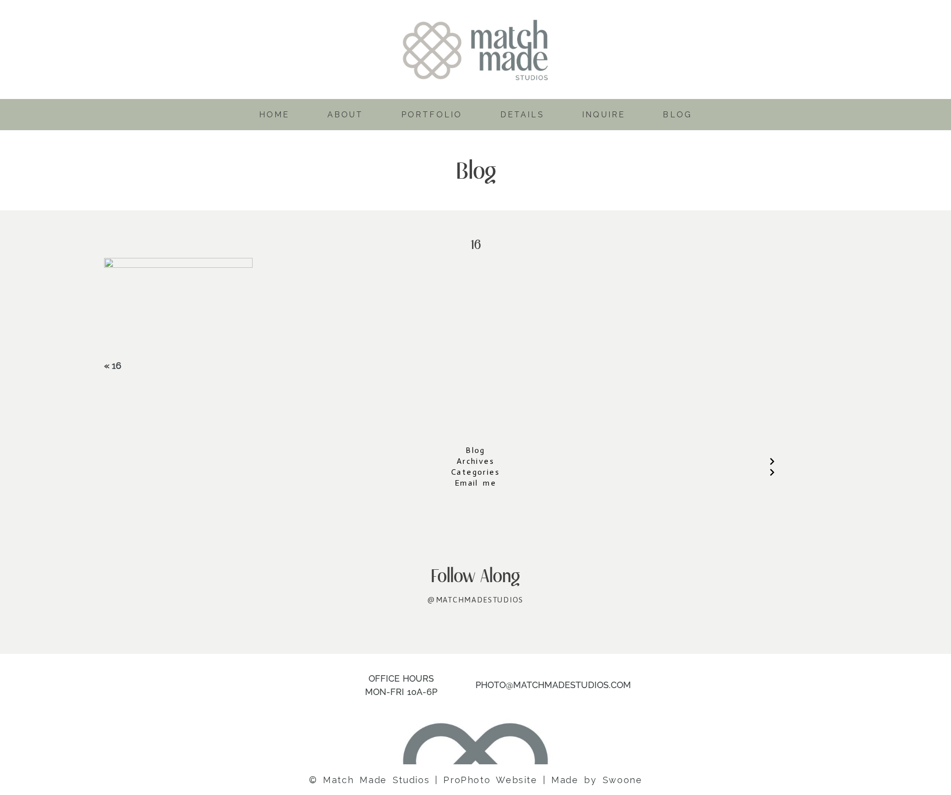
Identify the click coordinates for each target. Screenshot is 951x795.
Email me (475, 483)
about (345, 114)
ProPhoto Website (490, 780)
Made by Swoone (596, 780)
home (274, 114)
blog (677, 114)
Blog (475, 450)
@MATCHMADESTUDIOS (475, 600)
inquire (603, 114)
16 (116, 365)
